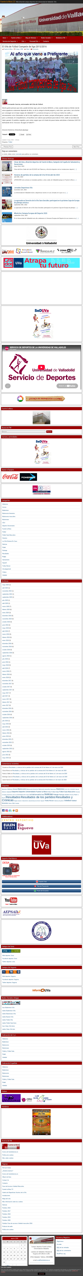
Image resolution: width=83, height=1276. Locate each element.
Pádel (4, 547)
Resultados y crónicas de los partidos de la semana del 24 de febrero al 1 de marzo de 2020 (36, 767)
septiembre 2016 (7, 717)
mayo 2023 (5, 585)
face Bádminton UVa (8, 1007)
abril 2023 (5, 588)
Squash (4, 563)
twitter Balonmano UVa (9, 1013)
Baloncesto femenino (8, 513)
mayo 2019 (5, 628)
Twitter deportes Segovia (9, 982)
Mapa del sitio (6, 1198)
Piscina (72, 794)
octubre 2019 (6, 622)
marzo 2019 (5, 634)
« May (8, 1265)
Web (13, 803)
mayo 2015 (5, 758)
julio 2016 (5, 720)
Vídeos (4, 572)
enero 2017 (5, 705)
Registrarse (60, 1241)
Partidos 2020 (6, 1220)
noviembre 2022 (7, 591)
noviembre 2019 (7, 619)
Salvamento (5, 560)
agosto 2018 (6, 656)
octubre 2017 (6, 687)
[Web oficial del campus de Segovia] (11, 973)
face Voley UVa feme (8, 1026)
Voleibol (4, 575)
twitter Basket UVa (7, 1017)
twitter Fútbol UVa (7, 1020)
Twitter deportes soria (8, 961)
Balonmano (5, 519)
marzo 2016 (5, 730)
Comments (35, 49)
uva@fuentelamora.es (43, 1260)
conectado (18, 154)
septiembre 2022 (7, 594)
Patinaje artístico (64, 794)
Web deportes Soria (8, 955)
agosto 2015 (6, 751)
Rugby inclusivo (18, 800)
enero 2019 (5, 640)
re (78, 794)
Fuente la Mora (15, 38)
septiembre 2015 (7, 748)
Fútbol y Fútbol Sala (8, 1051)
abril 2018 (5, 668)
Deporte (15, 792)
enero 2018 (5, 677)
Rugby (4, 556)
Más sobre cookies (7, 1158)
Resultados (5, 553)
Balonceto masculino (44, 789)
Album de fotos (6, 1177)
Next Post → (77, 146)
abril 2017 (5, 696)
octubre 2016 (6, 714)
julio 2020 (5, 600)
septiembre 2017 (7, 690)
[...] (76, 169)
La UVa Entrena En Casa (9, 541)
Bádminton (5, 510)
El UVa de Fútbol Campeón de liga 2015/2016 (24, 46)
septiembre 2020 (7, 597)
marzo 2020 (5, 606)
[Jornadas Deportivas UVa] (7, 192)
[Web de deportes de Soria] (11, 952)
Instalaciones (6, 1195)
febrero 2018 (6, 674)
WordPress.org (61, 1253)
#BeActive (4, 789)
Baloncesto (22, 789)
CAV (66, 789)
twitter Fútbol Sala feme (9, 1023)
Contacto (46, 41)
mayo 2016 (5, 724)
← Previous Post (7, 146)
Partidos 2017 (6, 1211)
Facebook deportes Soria (9, 958)
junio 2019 (5, 625)
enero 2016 (5, 736)
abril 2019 (5, 631)
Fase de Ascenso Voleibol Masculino (13, 1186)
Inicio (4, 38)
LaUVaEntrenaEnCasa (36, 794)
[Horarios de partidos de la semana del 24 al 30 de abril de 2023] (7, 179)
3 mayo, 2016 (19, 49)
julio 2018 (5, 659)
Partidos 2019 (6, 1217)
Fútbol (27, 49)
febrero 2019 (6, 637)
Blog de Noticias (31, 38)
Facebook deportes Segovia (10, 979)
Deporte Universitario (8, 525)
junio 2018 (5, 662)
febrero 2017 (6, 702)
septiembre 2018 (7, 652)
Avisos (4, 507)
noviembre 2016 (7, 711)
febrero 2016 (6, 733)
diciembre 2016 (6, 708)
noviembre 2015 (7, 742)
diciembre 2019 (6, 615)
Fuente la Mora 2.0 (7, 1)
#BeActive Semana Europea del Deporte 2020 (30, 213)
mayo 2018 (5, 665)
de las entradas (63, 1247)
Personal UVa (34, 41)
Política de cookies (8, 1155)
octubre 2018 (6, 649)
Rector (3, 797)
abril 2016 (5, 727)
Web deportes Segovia (9, 976)
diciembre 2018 (6, 643)
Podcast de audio (7, 1226)
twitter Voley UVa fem (8, 1029)
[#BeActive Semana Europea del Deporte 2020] (7, 217)
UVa (23, 41)
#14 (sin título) (6, 1168)
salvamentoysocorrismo (34, 800)
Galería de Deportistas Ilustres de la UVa (14, 1192)
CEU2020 (72, 789)
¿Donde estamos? (7, 1171)
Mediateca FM (60, 38)
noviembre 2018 (7, 646)
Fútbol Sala (55, 792)
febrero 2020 (6, 609)
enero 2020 (5, 612)
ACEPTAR (41, 1273)
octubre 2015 (6, 745)
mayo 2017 (5, 693)
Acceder (59, 1244)
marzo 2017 (5, 699)
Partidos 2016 (6, 1208)
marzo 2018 (5, 671)
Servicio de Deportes (9, 41)
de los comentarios (64, 1250)
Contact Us (5, 1180)
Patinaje (4, 550)
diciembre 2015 (6, 739)
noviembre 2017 (7, 683)
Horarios (4, 538)
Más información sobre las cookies (12, 1201)
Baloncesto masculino (8, 516)
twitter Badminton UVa (8, 1010)
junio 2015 (5, 754)
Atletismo (5, 504)
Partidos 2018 (6, 1214)
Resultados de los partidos (38, 797)
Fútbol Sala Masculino (8, 535)
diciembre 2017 (6, 680)
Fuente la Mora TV (7, 1189)
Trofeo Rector (6, 566)
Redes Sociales (46, 38)
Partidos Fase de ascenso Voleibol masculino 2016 (17, 1223)
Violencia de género (59, 800)
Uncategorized (6, 569)
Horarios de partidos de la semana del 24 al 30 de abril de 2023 (37, 175)
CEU (3, 522)
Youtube (17, 803)
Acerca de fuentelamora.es (10, 1152)
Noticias (4, 544)
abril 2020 (5, 603)
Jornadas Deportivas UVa (23, 188)
